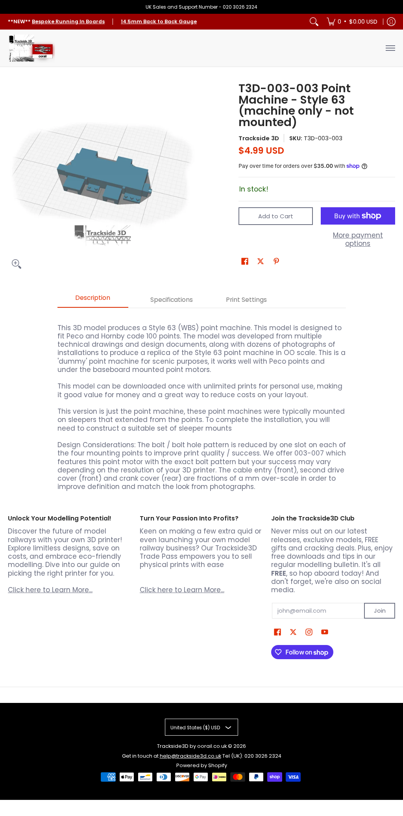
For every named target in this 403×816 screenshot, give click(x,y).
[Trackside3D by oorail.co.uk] (31, 48)
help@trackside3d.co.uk (190, 756)
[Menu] (390, 48)
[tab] (92, 300)
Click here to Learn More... (50, 590)
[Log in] (391, 22)
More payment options (358, 239)
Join (380, 610)
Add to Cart (275, 216)
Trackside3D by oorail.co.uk (192, 746)
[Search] (314, 22)
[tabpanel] (201, 404)
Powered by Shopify (201, 765)
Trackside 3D (258, 138)
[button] (244, 262)
